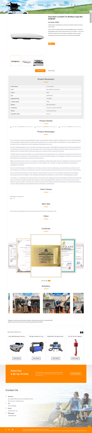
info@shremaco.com (13, 410)
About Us (31, 5)
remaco (62, 430)
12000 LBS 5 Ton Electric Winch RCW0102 (55, 336)
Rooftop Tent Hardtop (45, 430)
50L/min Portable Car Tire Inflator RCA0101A (36, 336)
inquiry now (76, 373)
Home (23, 5)
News (48, 5)
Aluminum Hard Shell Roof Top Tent (30, 430)
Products (40, 5)
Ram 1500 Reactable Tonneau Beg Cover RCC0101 (17, 336)
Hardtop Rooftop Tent (55, 430)
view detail (17, 358)
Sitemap (47, 429)
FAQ (55, 5)
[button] (43, 280)
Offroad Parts (51, 11)
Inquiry (52, 43)
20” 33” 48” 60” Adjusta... (75, 336)
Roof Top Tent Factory (81, 430)
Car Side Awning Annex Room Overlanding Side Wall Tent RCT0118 (26, 322)
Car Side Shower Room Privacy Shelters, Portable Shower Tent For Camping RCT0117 (33, 320)
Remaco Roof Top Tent (70, 430)
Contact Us (62, 5)
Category (84, 5)
